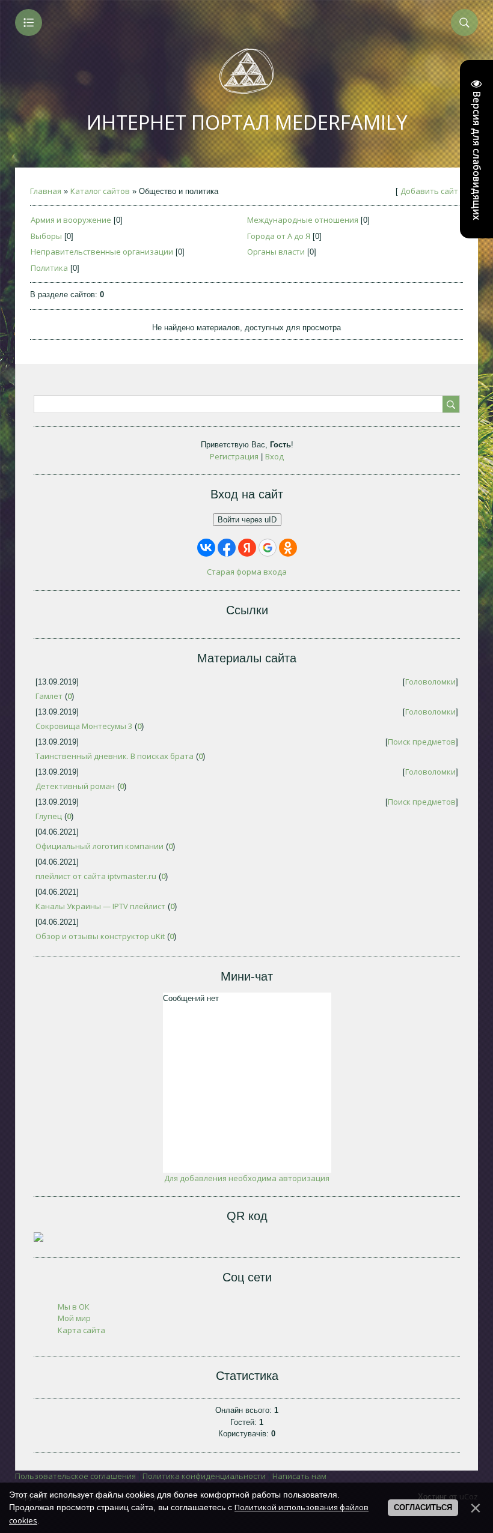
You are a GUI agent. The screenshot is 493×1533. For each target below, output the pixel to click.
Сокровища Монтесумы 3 (83, 726)
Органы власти (276, 251)
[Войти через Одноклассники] (288, 548)
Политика (49, 267)
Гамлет (49, 696)
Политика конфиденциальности (204, 1476)
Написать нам (299, 1476)
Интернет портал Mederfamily (247, 122)
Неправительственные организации (102, 251)
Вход (274, 456)
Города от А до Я (278, 236)
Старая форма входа (247, 571)
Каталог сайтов (100, 191)
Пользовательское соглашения (75, 1476)
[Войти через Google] (268, 548)
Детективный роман (75, 786)
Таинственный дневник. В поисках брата (114, 756)
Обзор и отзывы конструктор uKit (100, 936)
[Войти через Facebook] (227, 548)
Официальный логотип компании (99, 846)
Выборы (46, 236)
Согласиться (423, 1507)
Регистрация (234, 456)
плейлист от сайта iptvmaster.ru (95, 876)
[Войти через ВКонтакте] (206, 548)
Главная (45, 191)
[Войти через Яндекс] (247, 548)
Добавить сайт (429, 191)
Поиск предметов (422, 741)
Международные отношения (302, 219)
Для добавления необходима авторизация (246, 1178)
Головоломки (430, 681)
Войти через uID (247, 519)
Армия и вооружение (71, 219)
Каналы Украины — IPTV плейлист (100, 906)
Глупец (48, 816)
